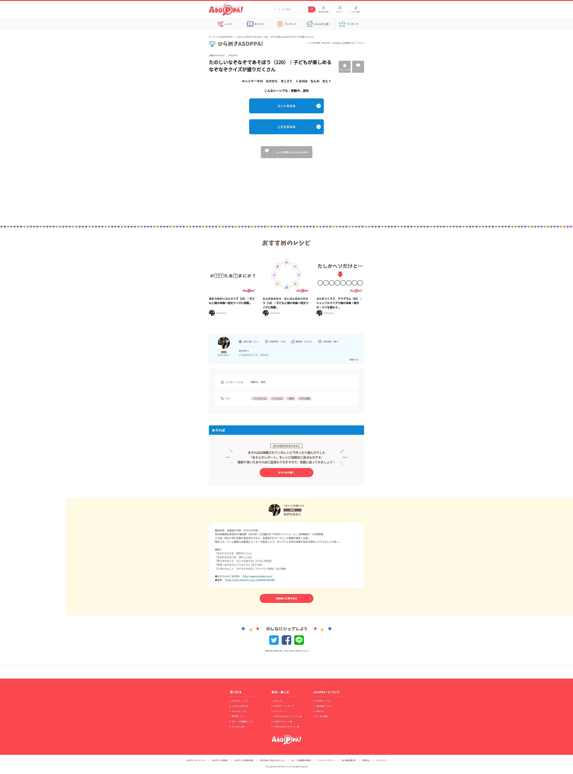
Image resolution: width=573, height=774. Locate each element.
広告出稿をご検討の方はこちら (272, 760)
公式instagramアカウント (286, 716)
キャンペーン (280, 711)
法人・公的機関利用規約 (301, 760)
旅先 (263, 382)
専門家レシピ (238, 716)
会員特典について (323, 705)
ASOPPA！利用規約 (342, 43)
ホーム (212, 36)
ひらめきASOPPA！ (225, 36)
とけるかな (260, 398)
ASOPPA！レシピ (240, 700)
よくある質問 (321, 716)
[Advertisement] (256, 188)
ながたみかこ (292, 514)
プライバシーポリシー (326, 760)
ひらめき (277, 398)
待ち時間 (305, 398)
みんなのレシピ (239, 711)
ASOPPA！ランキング (284, 705)
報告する (354, 359)
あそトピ (278, 700)
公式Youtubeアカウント (285, 726)
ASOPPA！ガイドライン (196, 760)
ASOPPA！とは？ (323, 700)
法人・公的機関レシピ (242, 721)
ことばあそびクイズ (248, 354)
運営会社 (366, 760)
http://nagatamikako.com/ (257, 576)
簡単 (291, 398)
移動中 (254, 382)
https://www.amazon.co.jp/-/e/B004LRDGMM (250, 580)
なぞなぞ (264, 354)
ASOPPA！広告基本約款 (243, 760)
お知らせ (319, 711)
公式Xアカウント (281, 721)
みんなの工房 (238, 726)
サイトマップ (381, 760)
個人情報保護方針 (349, 760)
